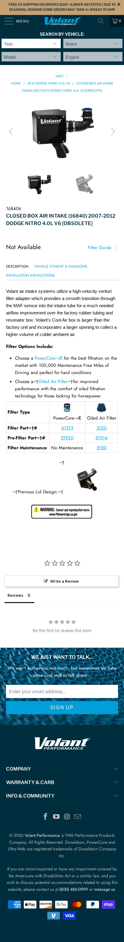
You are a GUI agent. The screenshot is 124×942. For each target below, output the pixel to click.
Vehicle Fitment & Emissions (60, 266)
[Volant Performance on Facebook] (45, 817)
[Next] (112, 131)
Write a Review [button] (64, 581)
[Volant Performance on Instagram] (67, 817)
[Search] (103, 21)
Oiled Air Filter (53, 381)
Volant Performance (42, 835)
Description (17, 266)
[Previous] (12, 131)
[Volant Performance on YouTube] (56, 817)
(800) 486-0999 (73, 889)
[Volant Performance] (62, 21)
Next (60, 76)
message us (104, 889)
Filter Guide (100, 247)
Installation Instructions (30, 275)
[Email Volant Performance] (77, 817)
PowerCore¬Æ (49, 358)
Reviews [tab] (15, 595)
